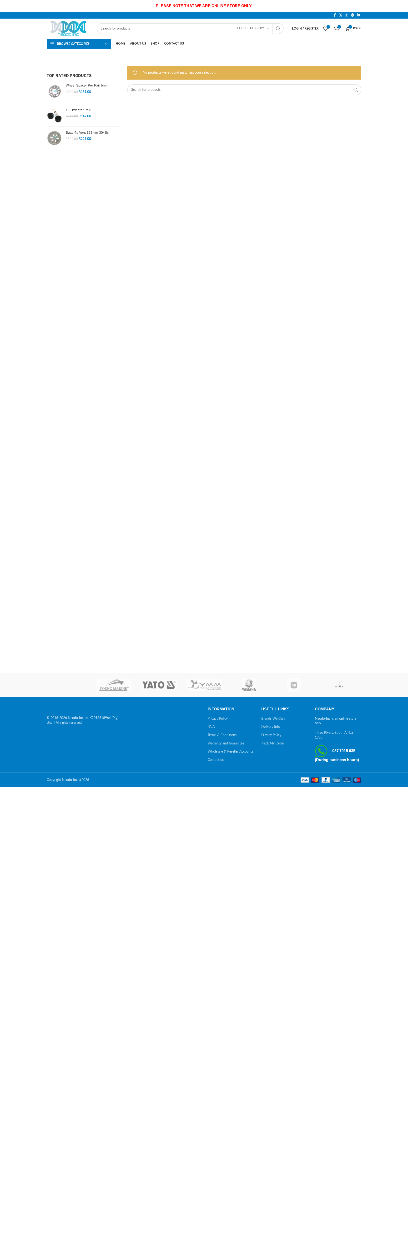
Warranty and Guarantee (226, 743)
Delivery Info (270, 726)
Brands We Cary (273, 718)
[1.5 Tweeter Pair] (54, 115)
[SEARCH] (278, 28)
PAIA (211, 726)
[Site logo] (69, 28)
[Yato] (158, 685)
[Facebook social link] (334, 15)
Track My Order (272, 743)
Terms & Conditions (222, 735)
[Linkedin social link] (358, 15)
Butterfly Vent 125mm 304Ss (87, 132)
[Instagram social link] (346, 15)
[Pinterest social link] (352, 15)
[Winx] (338, 685)
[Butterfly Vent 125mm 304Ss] (54, 138)
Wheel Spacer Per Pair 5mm (87, 85)
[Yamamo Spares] (204, 685)
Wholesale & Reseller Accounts (230, 751)
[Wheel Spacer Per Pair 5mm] (54, 91)
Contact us (216, 760)
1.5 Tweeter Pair (78, 110)
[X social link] (340, 15)
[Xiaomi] (294, 685)
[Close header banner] (402, 6)
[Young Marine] (114, 685)
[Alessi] (69, 685)
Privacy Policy (218, 718)
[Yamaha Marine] (249, 685)
